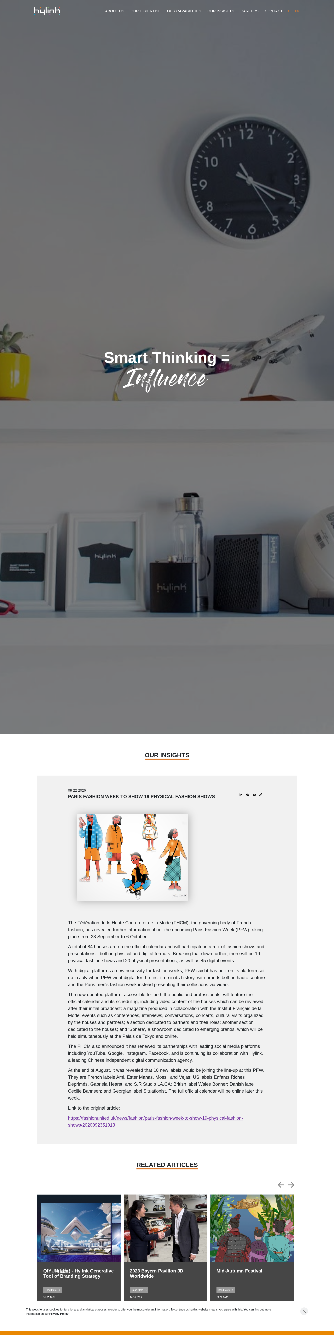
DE (289, 11)
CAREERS (249, 11)
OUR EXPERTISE (145, 11)
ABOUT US (114, 11)
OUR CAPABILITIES (184, 11)
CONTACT (274, 11)
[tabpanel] (79, 1250)
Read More (51, 1290)
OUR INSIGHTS (220, 11)
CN (297, 11)
